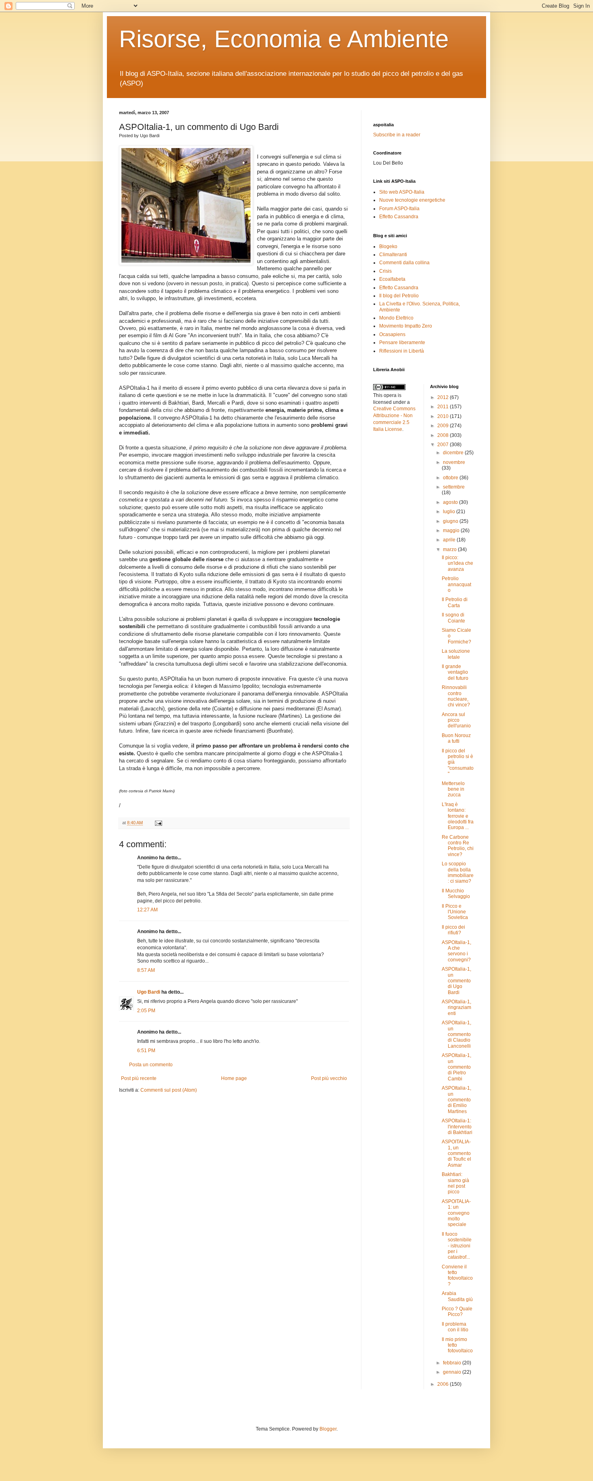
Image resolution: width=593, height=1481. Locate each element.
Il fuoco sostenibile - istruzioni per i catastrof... (457, 1245)
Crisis (385, 271)
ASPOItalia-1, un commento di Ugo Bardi (456, 980)
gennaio (452, 1372)
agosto (451, 502)
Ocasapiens (392, 334)
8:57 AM (146, 970)
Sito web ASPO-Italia (401, 192)
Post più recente (139, 1078)
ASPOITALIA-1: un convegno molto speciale (456, 1213)
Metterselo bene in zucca (453, 789)
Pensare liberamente (402, 342)
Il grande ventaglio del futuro (455, 672)
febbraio (452, 1363)
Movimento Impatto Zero (405, 326)
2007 (443, 444)
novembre (454, 462)
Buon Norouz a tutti (456, 738)
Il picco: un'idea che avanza (457, 563)
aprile (450, 540)
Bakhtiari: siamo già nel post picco (455, 1183)
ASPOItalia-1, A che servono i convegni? (456, 951)
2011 (443, 406)
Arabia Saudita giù (457, 1296)
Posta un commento (151, 1064)
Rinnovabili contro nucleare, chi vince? (456, 696)
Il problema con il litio (455, 1327)
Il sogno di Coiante (453, 617)
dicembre (454, 452)
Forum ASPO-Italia (399, 208)
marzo (450, 549)
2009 (443, 425)
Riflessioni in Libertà (401, 351)
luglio (449, 511)
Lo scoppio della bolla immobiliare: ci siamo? (458, 872)
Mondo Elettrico (396, 318)
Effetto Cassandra (398, 216)
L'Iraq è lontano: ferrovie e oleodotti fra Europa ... (458, 816)
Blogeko (388, 246)
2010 (443, 416)
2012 (443, 397)
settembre (454, 487)
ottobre (451, 477)
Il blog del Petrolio (399, 296)
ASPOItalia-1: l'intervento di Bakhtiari (457, 1126)
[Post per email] (157, 822)
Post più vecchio (329, 1078)
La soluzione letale (456, 654)
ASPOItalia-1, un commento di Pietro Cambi (456, 1067)
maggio (452, 530)
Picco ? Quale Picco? (457, 1311)
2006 (443, 1384)
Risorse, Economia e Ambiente (284, 38)
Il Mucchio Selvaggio (456, 893)
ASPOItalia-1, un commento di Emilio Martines (456, 1099)
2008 (443, 435)
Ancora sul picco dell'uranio (456, 720)
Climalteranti (393, 254)
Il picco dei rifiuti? (453, 930)
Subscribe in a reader (396, 135)
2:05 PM (146, 1010)
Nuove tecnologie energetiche (412, 200)
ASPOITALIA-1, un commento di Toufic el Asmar (456, 1153)
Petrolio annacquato (456, 584)
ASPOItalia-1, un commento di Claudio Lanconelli (456, 1034)
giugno (451, 521)
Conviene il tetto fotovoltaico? (457, 1275)
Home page (234, 1078)
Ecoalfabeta (392, 279)
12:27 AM (147, 910)
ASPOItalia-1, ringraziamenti (456, 1007)
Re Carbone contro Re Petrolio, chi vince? (458, 845)
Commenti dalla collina (404, 262)
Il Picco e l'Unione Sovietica (455, 912)
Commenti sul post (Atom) (168, 1090)
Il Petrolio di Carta (455, 602)
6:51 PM (146, 1050)
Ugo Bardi (148, 992)
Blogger (327, 1429)
